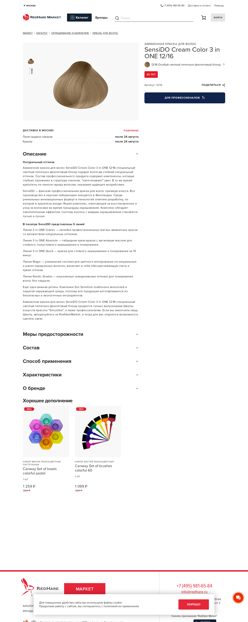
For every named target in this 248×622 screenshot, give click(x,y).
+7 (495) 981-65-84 (194, 586)
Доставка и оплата (199, 5)
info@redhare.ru (194, 592)
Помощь (219, 5)
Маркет (85, 589)
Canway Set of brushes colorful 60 (93, 468)
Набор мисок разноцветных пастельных (42, 463)
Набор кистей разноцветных (94, 461)
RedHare (43, 589)
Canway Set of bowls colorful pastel (40, 471)
